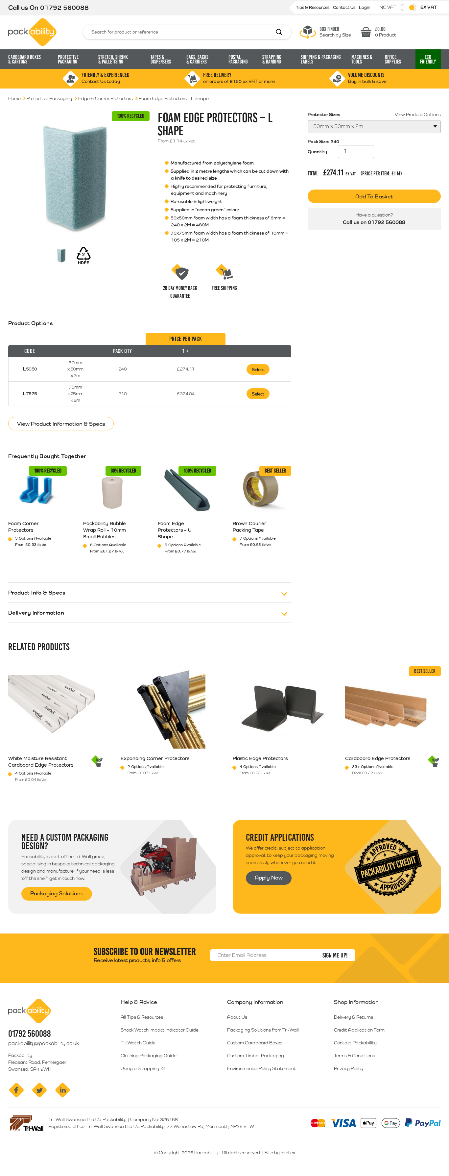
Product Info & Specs (36, 592)
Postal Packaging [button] (238, 59)
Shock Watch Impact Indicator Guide (160, 1030)
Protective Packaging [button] (68, 59)
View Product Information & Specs (61, 424)
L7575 (30, 393)
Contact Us (344, 7)
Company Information (255, 1002)
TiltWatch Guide (138, 1042)
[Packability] (32, 31)
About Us (237, 1017)
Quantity (317, 151)
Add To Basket (374, 196)
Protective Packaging (49, 98)
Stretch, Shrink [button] (113, 59)
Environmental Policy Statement (261, 1068)
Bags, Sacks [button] (197, 59)
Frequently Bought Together (47, 456)
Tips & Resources (313, 7)
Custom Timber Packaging (255, 1055)
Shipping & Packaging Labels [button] (321, 59)
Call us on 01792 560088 (374, 222)
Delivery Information (36, 612)
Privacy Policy (348, 1068)
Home (14, 98)
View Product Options (418, 114)
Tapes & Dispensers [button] (161, 59)
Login (364, 7)
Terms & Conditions (354, 1055)
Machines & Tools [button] (361, 59)
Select (258, 369)
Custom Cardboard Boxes (254, 1042)
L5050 (30, 368)
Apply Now (269, 877)
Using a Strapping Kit (143, 1068)
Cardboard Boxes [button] (24, 59)
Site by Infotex (280, 1152)
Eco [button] (428, 59)
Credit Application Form (359, 1030)
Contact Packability (355, 1042)
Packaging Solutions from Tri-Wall (263, 1030)
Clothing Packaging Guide (149, 1055)
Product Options (30, 323)
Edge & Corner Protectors (105, 98)
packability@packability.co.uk (43, 1043)
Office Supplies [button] (393, 59)
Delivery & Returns (353, 1017)
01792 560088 (64, 8)
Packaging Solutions (56, 893)
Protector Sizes (324, 114)
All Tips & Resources (142, 1017)
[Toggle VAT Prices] (408, 7)
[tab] (149, 369)
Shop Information (356, 1002)
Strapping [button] (271, 59)
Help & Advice (139, 1002)
